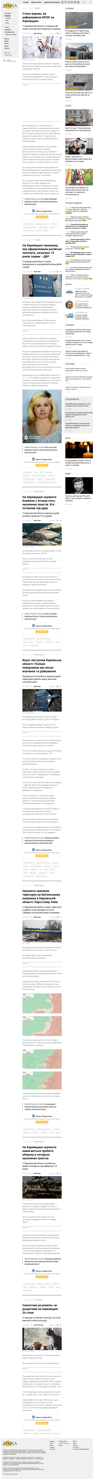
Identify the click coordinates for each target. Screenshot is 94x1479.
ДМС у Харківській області (46, 482)
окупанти (51, 475)
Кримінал (38, 240)
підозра (40, 479)
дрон (46, 869)
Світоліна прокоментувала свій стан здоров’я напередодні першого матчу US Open (78, 269)
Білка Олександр (29, 479)
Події (6, 20)
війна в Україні (28, 224)
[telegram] (60, 33)
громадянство (50, 479)
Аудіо (6, 46)
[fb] (57, 33)
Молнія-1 (33, 873)
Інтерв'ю (7, 30)
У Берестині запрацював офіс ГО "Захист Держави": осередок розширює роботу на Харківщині (78, 210)
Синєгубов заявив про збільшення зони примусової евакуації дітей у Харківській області (43, 1261)
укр (83, 2)
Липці (25, 1287)
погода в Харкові (29, 1430)
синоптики (26, 1433)
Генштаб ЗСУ (33, 645)
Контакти (8, 55)
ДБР (42, 472)
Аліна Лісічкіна (38, 1325)
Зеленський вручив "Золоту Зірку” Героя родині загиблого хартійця (77, 241)
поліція (51, 873)
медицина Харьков (42, 224)
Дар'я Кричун (38, 33)
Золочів (56, 866)
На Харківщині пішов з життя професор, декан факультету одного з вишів (78, 254)
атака (25, 645)
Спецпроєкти (9, 32)
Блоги (6, 39)
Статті (6, 27)
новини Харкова (28, 230)
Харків (39, 230)
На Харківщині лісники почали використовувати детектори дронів (78, 261)
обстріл (25, 869)
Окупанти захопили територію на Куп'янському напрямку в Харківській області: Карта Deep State (42, 840)
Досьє (6, 48)
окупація (49, 472)
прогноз (35, 1433)
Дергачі (55, 863)
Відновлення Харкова (52, 2)
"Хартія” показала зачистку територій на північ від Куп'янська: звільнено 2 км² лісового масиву (78, 277)
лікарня (52, 227)
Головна (7, 13)
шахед (25, 873)
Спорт (7, 23)
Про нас (7, 53)
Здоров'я (37, 8)
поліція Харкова (28, 876)
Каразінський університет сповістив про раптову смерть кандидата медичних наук (76, 233)
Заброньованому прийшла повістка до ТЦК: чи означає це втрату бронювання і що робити (78, 218)
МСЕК (46, 230)
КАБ (40, 869)
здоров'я (55, 224)
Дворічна (26, 1132)
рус (86, 2)
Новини (7, 16)
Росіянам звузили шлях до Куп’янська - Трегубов (77, 248)
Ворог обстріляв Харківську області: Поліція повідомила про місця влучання (41, 201)
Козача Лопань (28, 642)
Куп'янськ (26, 475)
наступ (57, 642)
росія (36, 472)
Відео (6, 41)
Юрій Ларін (37, 271)
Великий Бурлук (35, 866)
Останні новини (73, 203)
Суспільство (39, 1300)
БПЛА (52, 869)
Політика (8, 18)
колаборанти (27, 472)
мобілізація (43, 227)
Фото (6, 43)
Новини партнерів (10, 34)
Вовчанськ (39, 642)
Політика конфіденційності (81, 1449)
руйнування (43, 873)
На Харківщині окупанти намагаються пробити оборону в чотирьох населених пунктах (40, 1106)
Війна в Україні (36, 2)
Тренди (25, 2)
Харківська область (30, 227)
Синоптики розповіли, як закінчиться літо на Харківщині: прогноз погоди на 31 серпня (76, 226)
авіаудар (34, 869)
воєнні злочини (42, 876)
